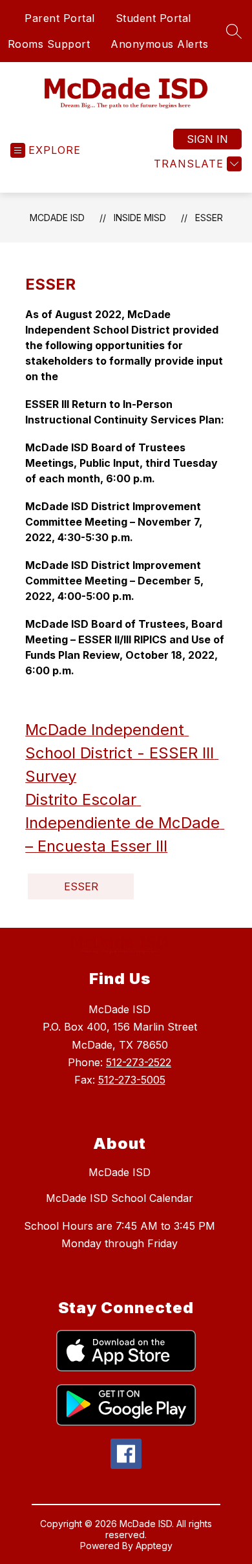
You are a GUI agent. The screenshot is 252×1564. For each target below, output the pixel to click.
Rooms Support (49, 43)
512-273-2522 (138, 1062)
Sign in (207, 139)
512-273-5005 (131, 1079)
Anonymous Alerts (159, 43)
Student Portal (153, 18)
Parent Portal (60, 18)
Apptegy (154, 1545)
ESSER (209, 217)
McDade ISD (57, 217)
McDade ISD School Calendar (119, 1198)
